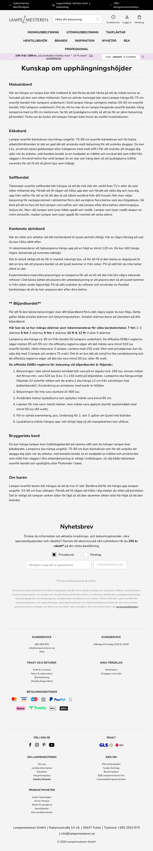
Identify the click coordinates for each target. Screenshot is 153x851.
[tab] (42, 644)
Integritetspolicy (42, 775)
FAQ (42, 651)
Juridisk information (42, 767)
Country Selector (42, 779)
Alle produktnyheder (42, 812)
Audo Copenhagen (41, 796)
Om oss (42, 763)
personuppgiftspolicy (127, 606)
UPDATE (121, 56)
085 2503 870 (42, 644)
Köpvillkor (42, 771)
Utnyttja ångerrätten (42, 680)
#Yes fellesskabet (111, 763)
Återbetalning (41, 677)
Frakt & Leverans (42, 669)
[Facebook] (30, 745)
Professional (76, 49)
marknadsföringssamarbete (111, 779)
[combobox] (77, 19)
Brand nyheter (111, 771)
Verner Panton (41, 800)
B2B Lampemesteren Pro (111, 775)
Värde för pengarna (42, 804)
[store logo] (28, 19)
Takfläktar (115, 32)
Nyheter (109, 41)
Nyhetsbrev (111, 669)
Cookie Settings (111, 767)
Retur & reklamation (42, 673)
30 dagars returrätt (111, 673)
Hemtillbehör (42, 808)
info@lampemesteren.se (42, 647)
